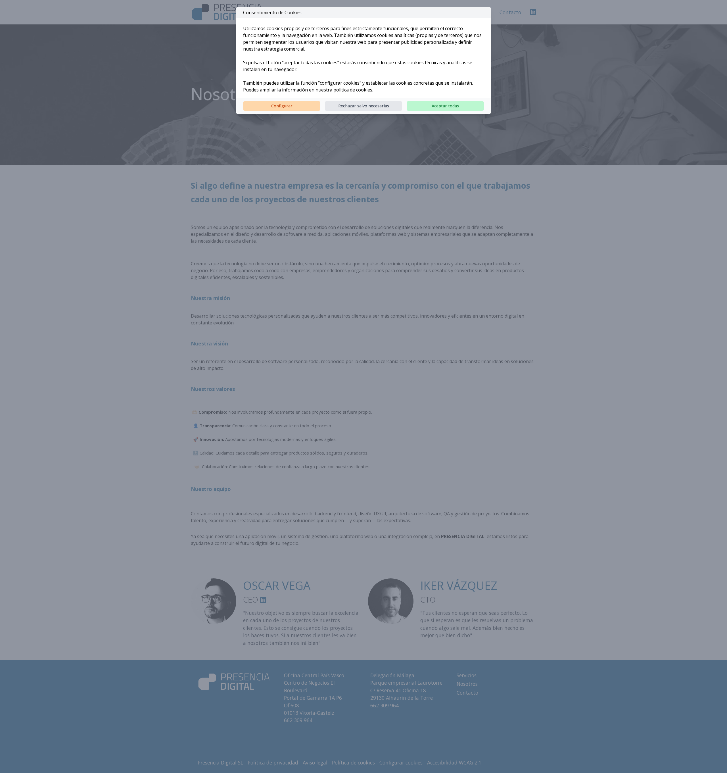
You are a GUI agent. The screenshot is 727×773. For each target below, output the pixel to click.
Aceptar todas (445, 106)
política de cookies (352, 90)
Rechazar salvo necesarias (363, 106)
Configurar (282, 106)
